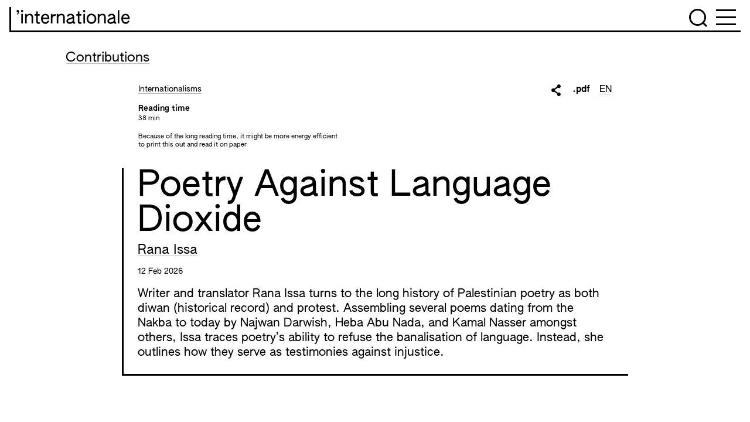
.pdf (581, 89)
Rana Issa (167, 250)
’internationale (73, 19)
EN (605, 89)
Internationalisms (170, 89)
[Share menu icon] (556, 90)
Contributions (107, 58)
